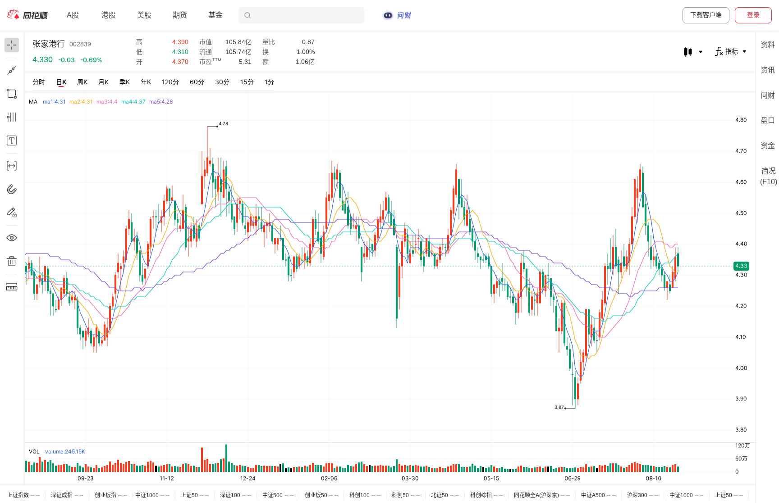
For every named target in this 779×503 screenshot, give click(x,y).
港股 (108, 15)
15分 (247, 82)
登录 (753, 14)
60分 (197, 82)
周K (82, 82)
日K (61, 82)
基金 (215, 15)
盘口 (768, 120)
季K (124, 82)
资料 (768, 45)
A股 (73, 15)
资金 (768, 146)
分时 (38, 82)
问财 (768, 95)
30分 (222, 82)
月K (103, 82)
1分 (269, 82)
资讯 (768, 70)
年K (146, 82)
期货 (180, 15)
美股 (144, 15)
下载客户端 (706, 14)
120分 (170, 82)
